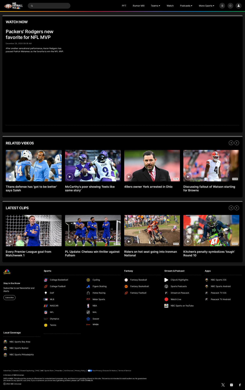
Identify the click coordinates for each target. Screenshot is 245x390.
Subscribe (9, 297)
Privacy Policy (80, 371)
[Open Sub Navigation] (160, 6)
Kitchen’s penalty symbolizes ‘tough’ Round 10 (208, 253)
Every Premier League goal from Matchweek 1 (28, 253)
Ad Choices (68, 371)
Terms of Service (124, 371)
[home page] (13, 6)
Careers (16, 371)
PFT (124, 5)
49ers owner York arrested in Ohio (148, 186)
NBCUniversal (18, 375)
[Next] (236, 143)
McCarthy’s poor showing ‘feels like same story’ (90, 188)
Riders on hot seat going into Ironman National (150, 253)
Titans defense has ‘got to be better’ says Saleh (31, 188)
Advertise (7, 371)
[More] (222, 6)
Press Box (59, 371)
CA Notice (113, 371)
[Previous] (231, 143)
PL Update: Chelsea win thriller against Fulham (92, 253)
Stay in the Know (11, 283)
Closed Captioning (27, 371)
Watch (170, 5)
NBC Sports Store (47, 371)
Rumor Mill (139, 5)
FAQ (37, 371)
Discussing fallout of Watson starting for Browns (209, 188)
